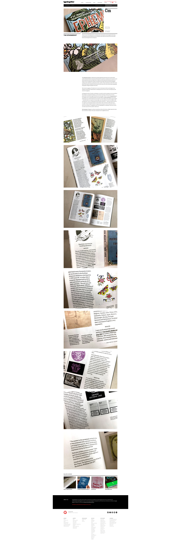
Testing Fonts (112, 526)
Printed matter (66, 522)
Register (83, 521)
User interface (93, 527)
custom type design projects (88, 502)
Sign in (105, 2)
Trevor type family (107, 97)
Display (92, 519)
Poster (92, 526)
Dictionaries (93, 531)
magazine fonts (113, 96)
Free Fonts (111, 525)
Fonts (64, 519)
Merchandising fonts (113, 522)
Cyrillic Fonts (102, 522)
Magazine (92, 521)
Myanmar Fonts (102, 532)
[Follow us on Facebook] (110, 512)
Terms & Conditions (76, 526)
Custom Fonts (88, 2)
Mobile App (93, 536)
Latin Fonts (102, 519)
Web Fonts (92, 537)
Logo (92, 533)
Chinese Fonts (102, 528)
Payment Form (66, 523)
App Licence (74, 522)
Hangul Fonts (102, 531)
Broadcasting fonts (113, 523)
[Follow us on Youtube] (114, 512)
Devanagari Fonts (103, 523)
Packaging (92, 529)
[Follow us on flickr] (116, 512)
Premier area (84, 519)
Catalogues (100, 2)
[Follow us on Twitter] (108, 512)
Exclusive (92, 534)
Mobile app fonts (112, 521)
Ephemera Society (87, 77)
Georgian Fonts (102, 525)
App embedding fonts (113, 520)
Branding (92, 524)
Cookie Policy (75, 528)
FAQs (73, 519)
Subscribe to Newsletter (77, 524)
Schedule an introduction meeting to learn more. (81, 504)
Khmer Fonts (102, 533)
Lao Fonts (102, 529)
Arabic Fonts (102, 520)
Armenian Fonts (102, 521)
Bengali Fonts (102, 530)
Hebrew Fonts (102, 526)
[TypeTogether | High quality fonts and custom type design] (65, 512)
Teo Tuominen (84, 109)
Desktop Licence (75, 520)
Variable (92, 538)
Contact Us (74, 523)
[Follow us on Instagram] (112, 512)
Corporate (93, 532)
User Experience (93, 535)
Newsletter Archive (67, 525)
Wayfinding (93, 525)
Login (83, 520)
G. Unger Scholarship (67, 524)
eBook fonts (112, 524)
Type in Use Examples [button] (99, 5)
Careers (74, 525)
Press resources (66, 526)
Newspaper (93, 520)
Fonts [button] (82, 2)
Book (92, 522)
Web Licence (75, 521)
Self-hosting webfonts (113, 519)
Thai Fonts (102, 527)
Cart (111, 2)
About (65, 521)
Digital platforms (94, 523)
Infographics (93, 528)
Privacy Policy (75, 527)
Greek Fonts (102, 524)
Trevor (89, 109)
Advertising (93, 530)
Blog (94, 2)
